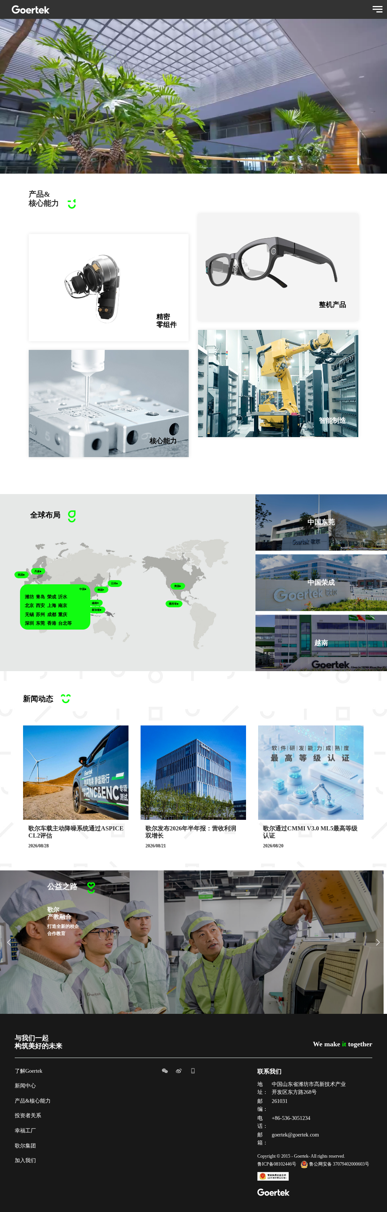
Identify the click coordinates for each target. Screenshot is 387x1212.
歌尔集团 (25, 1146)
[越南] (321, 558)
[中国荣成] (321, 498)
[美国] (321, 619)
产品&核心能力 (33, 1101)
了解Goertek (28, 1071)
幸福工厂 (25, 1130)
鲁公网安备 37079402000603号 (339, 1164)
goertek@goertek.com (295, 1135)
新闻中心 (25, 1086)
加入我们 (25, 1160)
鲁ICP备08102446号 (276, 1164)
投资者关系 (28, 1115)
